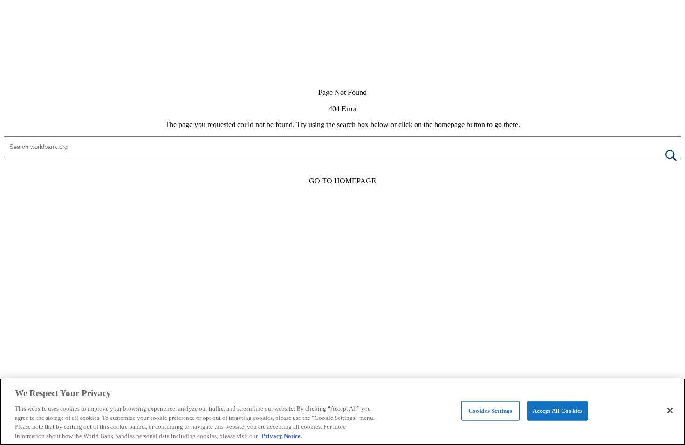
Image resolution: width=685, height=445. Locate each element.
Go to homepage (342, 181)
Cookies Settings (490, 410)
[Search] (663, 156)
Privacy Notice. (281, 435)
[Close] (670, 410)
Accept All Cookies (557, 410)
